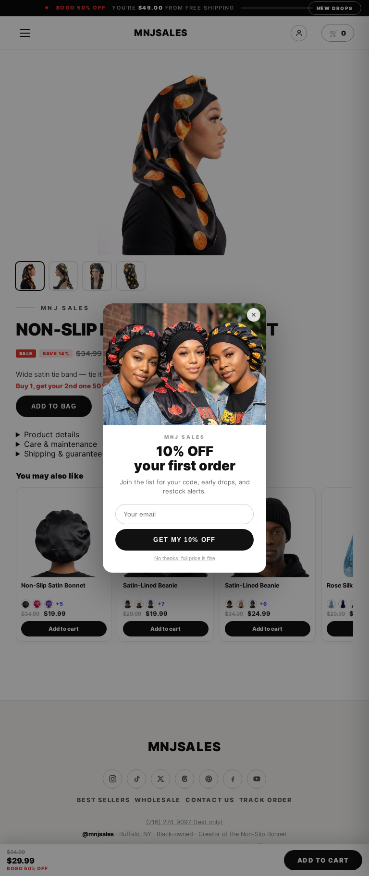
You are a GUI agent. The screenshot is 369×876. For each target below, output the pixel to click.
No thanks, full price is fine (184, 558)
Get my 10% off (184, 539)
